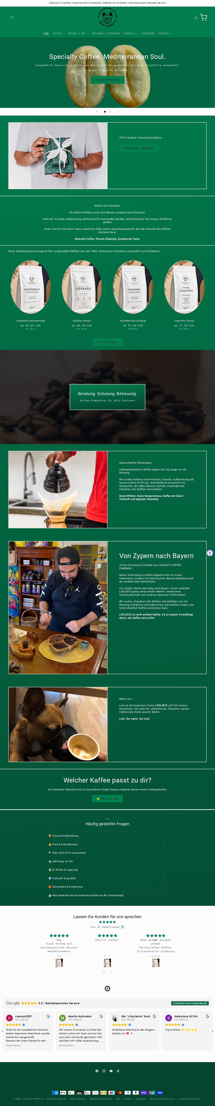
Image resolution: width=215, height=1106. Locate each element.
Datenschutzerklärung (101, 1099)
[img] (107, 922)
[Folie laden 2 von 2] (110, 111)
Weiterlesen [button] (13, 1045)
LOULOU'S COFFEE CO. (34, 1099)
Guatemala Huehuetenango (30, 320)
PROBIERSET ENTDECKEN (139, 148)
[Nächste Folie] (118, 111)
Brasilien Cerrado (82, 320)
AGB (118, 1099)
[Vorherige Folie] (96, 111)
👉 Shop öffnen (107, 798)
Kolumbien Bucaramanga (133, 320)
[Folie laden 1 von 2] (105, 111)
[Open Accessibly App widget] (107, 988)
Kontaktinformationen (189, 1099)
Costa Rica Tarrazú (184, 320)
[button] (12, 17)
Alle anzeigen (107, 342)
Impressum (141, 1099)
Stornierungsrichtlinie (162, 1099)
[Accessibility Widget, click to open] (210, 553)
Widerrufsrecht (78, 1099)
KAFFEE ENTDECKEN (107, 79)
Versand (128, 1099)
